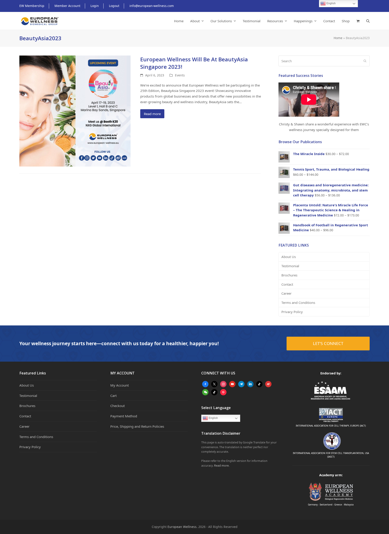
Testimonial (290, 266)
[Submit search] (365, 61)
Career (286, 293)
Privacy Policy (292, 311)
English (213, 418)
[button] (358, 21)
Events (180, 75)
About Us (288, 256)
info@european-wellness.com (151, 6)
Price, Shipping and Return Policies (137, 426)
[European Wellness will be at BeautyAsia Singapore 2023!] (75, 110)
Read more (152, 113)
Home (338, 38)
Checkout (117, 405)
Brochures (289, 275)
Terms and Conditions (298, 302)
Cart (113, 395)
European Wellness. (182, 527)
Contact (287, 284)
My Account (119, 385)
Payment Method (123, 416)
